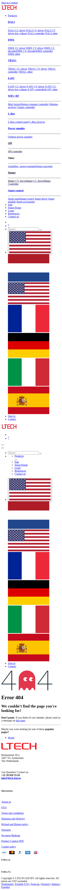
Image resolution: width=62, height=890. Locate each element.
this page (20, 720)
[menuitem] (12, 15)
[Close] (2, 447)
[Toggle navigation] (2, 444)
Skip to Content (9, 2)
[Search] (40, 229)
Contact (12, 419)
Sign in (11, 416)
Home (11, 737)
